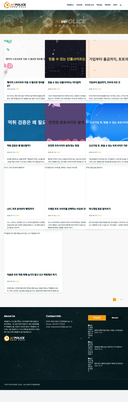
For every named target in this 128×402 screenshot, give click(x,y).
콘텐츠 (17, 89)
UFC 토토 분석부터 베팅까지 (20, 209)
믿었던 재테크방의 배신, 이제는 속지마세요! (108, 330)
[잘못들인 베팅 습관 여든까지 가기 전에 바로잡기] (90, 348)
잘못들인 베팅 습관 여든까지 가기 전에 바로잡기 (109, 347)
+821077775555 (58, 324)
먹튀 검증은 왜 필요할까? (19, 145)
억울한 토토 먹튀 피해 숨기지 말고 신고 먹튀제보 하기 (32, 275)
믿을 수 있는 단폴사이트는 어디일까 (64, 82)
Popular (97, 318)
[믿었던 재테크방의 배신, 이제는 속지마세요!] (90, 332)
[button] (121, 5)
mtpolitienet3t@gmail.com (61, 327)
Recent (115, 318)
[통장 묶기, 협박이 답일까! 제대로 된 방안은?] (90, 365)
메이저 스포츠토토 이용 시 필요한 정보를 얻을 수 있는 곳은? (32, 84)
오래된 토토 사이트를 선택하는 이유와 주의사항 (70, 209)
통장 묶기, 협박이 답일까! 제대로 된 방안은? (108, 364)
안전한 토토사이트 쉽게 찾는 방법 (63, 145)
